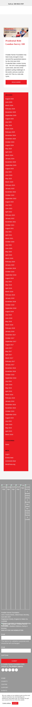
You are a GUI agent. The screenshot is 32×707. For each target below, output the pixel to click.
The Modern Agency (16, 666)
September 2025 (10, 115)
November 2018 (10, 301)
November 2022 (10, 192)
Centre (4, 684)
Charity (4, 681)
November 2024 (10, 139)
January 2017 (9, 365)
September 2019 (10, 275)
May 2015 (8, 428)
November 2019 (10, 268)
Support (4, 687)
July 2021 (8, 232)
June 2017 (8, 348)
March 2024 (9, 155)
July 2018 (8, 315)
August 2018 (9, 311)
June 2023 (8, 175)
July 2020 (8, 245)
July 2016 (8, 381)
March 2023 (9, 182)
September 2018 (10, 308)
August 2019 (9, 278)
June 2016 (8, 384)
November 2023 (10, 162)
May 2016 (8, 388)
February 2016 (10, 398)
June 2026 (8, 102)
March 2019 (9, 291)
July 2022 (8, 205)
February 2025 (10, 132)
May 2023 (8, 178)
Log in (7, 454)
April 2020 (8, 255)
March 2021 (9, 238)
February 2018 (10, 328)
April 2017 (8, 355)
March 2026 (9, 105)
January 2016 (9, 401)
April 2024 (8, 152)
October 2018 (9, 305)
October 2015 (9, 411)
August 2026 (9, 99)
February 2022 (10, 215)
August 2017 (9, 345)
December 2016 (10, 368)
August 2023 (9, 168)
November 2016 (10, 371)
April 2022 (8, 212)
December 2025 (10, 112)
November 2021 (10, 222)
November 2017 (10, 335)
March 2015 (9, 434)
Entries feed (9, 458)
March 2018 (9, 325)
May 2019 (8, 285)
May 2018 (8, 321)
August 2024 (9, 145)
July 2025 (8, 122)
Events (4, 690)
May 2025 (8, 125)
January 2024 (9, 158)
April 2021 (8, 235)
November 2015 (10, 408)
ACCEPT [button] (15, 703)
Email (3, 634)
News (7, 444)
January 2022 (9, 218)
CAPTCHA (4, 655)
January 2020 (9, 265)
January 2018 (9, 331)
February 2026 (10, 109)
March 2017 (9, 358)
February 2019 (10, 295)
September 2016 (10, 378)
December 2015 (10, 404)
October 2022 (9, 195)
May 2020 (8, 252)
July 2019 (8, 281)
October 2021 (9, 225)
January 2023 (9, 188)
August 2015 (9, 418)
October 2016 (9, 375)
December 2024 (10, 135)
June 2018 (8, 318)
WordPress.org (10, 464)
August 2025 (9, 119)
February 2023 (10, 185)
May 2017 (8, 351)
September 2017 (10, 341)
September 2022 (10, 198)
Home (3, 678)
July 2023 (8, 172)
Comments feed (10, 461)
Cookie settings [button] (6, 703)
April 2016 (8, 391)
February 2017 (10, 361)
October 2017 (9, 338)
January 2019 (9, 298)
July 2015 (8, 421)
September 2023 (10, 165)
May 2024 (8, 148)
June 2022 (8, 208)
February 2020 (10, 262)
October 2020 (9, 242)
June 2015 (8, 424)
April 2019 (8, 288)
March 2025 (9, 129)
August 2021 (9, 228)
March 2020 (9, 258)
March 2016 (9, 394)
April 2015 (8, 431)
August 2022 (9, 202)
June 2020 (8, 248)
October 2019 (9, 271)
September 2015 (10, 414)
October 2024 (9, 142)
